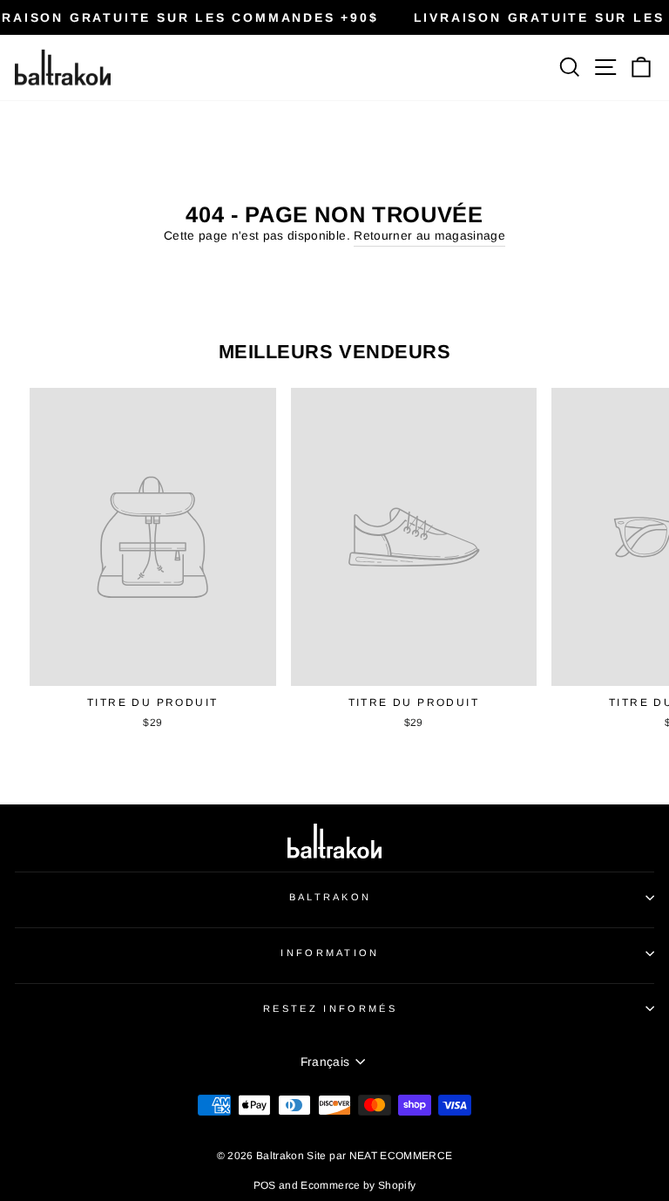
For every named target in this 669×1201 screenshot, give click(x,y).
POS (264, 1185)
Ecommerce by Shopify (358, 1185)
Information (329, 952)
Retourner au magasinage (429, 235)
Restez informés (330, 1008)
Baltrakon (330, 897)
